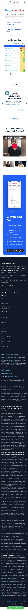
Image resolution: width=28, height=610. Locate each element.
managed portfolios (17, 586)
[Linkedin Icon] (8, 293)
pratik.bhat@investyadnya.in (7, 358)
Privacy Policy (4, 333)
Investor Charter (5, 343)
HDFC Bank (15, 578)
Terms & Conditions (5, 336)
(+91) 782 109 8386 (8, 287)
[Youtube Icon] (2, 293)
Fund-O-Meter (4, 303)
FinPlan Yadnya (5, 308)
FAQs (2, 325)
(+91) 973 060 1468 (8, 285)
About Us (3, 314)
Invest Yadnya (4, 595)
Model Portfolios (5, 298)
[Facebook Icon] (5, 293)
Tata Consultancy (8, 578)
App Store (17, 361)
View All (14, 74)
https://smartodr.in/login (12, 376)
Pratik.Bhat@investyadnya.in (7, 373)
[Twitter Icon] (11, 293)
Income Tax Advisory (6, 306)
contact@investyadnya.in (6, 356)
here (14, 360)
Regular (15, 43)
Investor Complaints (6, 341)
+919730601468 (20, 356)
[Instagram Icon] (15, 293)
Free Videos (4, 322)
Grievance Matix (5, 346)
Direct (23, 43)
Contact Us (4, 317)
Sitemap (3, 338)
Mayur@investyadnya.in (6, 370)
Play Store (11, 361)
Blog (2, 320)
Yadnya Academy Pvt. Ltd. (13, 601)
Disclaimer (3, 331)
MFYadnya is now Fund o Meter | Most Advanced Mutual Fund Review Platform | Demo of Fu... (14, 103)
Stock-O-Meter (4, 301)
